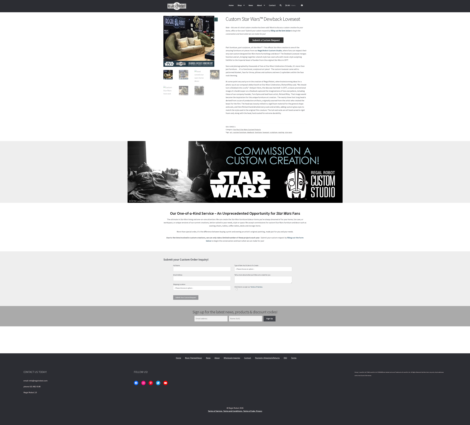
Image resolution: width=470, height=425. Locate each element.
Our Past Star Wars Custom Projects (247, 129)
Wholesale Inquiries (232, 358)
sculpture (273, 132)
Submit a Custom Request (266, 40)
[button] (216, 19)
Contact (272, 5)
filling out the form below (281, 30)
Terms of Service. (256, 287)
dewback (250, 132)
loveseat (266, 132)
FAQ (285, 358)
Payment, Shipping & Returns (267, 358)
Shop (240, 5)
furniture (258, 132)
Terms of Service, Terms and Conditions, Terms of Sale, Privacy (235, 411)
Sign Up (269, 318)
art (231, 132)
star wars (288, 132)
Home (231, 5)
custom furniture (239, 132)
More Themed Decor (193, 358)
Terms (293, 358)
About (259, 5)
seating (281, 132)
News (251, 5)
